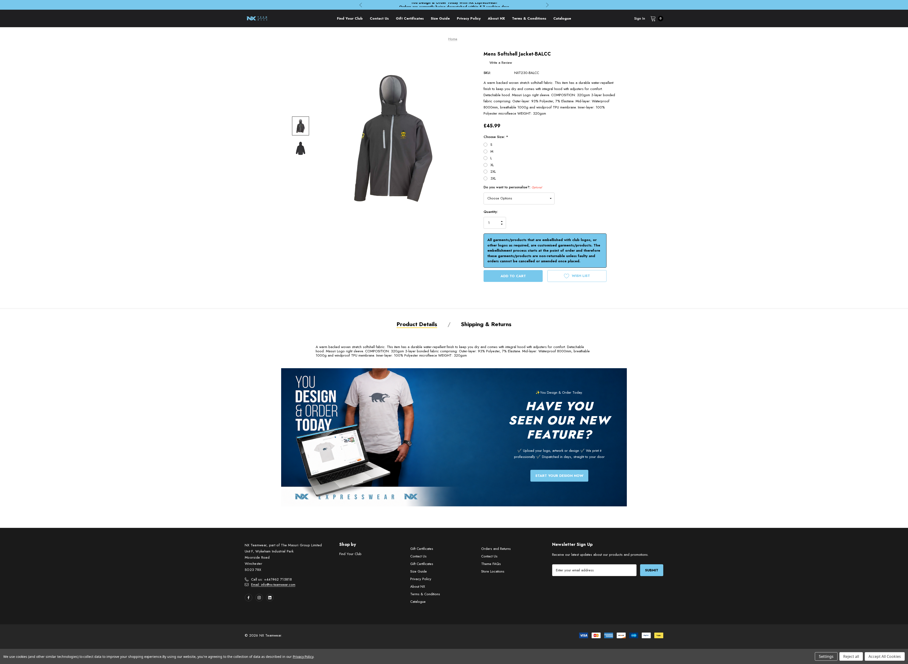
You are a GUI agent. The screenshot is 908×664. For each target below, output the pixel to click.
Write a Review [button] (500, 62)
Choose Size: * (496, 136)
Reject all (851, 656)
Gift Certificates (421, 548)
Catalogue (418, 601)
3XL (493, 178)
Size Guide (418, 571)
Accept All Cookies (885, 656)
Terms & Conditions (425, 594)
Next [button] (547, 4)
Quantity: (491, 211)
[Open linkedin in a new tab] (270, 597)
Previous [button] (360, 4)
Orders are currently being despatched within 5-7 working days (454, 5)
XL (492, 165)
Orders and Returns (496, 548)
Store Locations (492, 571)
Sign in (639, 18)
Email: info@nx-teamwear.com (273, 584)
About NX (417, 586)
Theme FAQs (491, 563)
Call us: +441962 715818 (271, 579)
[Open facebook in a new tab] (248, 597)
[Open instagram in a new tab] (259, 597)
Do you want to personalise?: (513, 187)
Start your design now (559, 475)
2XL (493, 171)
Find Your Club (350, 553)
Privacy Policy (420, 579)
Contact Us (418, 556)
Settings (826, 656)
